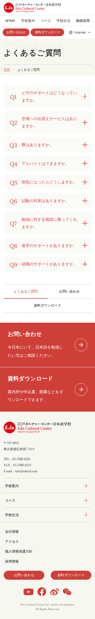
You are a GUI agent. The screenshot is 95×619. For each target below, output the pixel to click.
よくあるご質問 (26, 291)
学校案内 (12, 486)
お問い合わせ (16, 32)
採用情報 (12, 561)
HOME (10, 21)
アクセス (12, 541)
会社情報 (12, 531)
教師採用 (83, 21)
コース (10, 500)
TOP (7, 69)
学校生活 (12, 515)
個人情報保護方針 (18, 551)
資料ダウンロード (47, 32)
